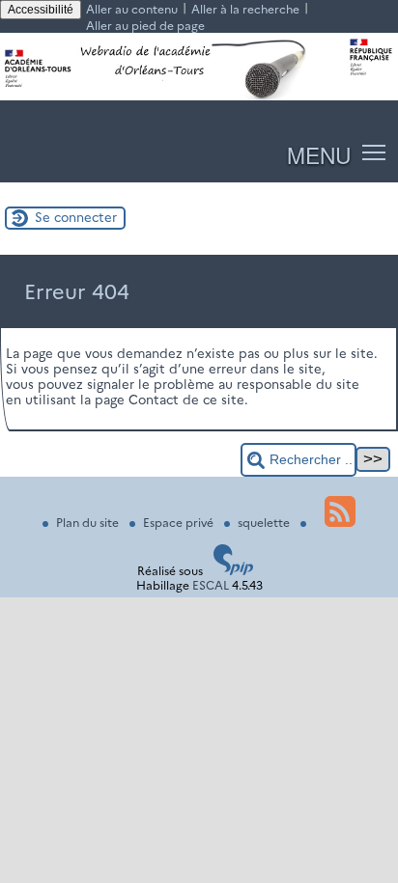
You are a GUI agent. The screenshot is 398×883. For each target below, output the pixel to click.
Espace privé (179, 522)
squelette (265, 522)
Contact (153, 399)
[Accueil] (199, 96)
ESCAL (210, 585)
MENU (319, 154)
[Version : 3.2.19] (234, 571)
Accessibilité (40, 9)
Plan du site (89, 522)
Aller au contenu (132, 9)
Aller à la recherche (245, 9)
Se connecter (76, 217)
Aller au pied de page (145, 25)
